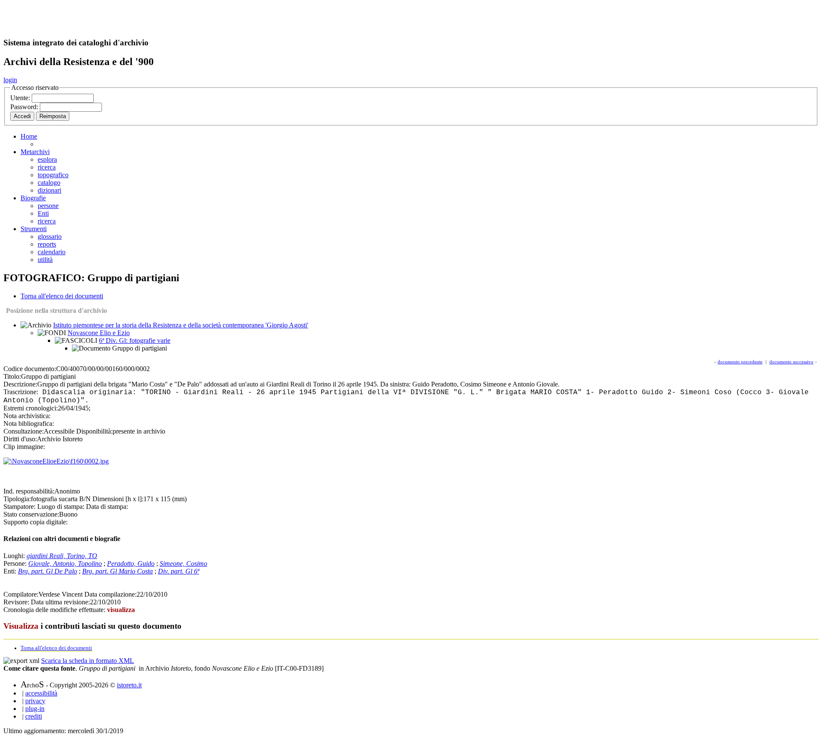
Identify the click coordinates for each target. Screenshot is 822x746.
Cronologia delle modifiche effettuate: (55, 609)
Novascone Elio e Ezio (99, 332)
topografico (53, 174)
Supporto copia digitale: (35, 522)
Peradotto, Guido (131, 563)
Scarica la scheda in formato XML (87, 660)
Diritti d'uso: (20, 439)
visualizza (121, 609)
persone (48, 205)
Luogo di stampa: (60, 506)
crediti (33, 716)
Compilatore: (21, 594)
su (62, 498)
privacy (35, 700)
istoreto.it (129, 685)
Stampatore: (19, 506)
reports (47, 244)
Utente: (21, 97)
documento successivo (791, 361)
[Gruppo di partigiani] (56, 461)
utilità (45, 259)
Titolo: (12, 376)
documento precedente (740, 361)
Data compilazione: (110, 594)
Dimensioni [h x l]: (117, 498)
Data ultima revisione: (60, 602)
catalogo (49, 182)
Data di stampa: (107, 506)
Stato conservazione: (31, 514)
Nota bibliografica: (28, 423)
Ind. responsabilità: (28, 491)
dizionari (49, 190)
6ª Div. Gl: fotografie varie (134, 340)
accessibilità (41, 693)
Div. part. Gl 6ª (178, 571)
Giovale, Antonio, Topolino (65, 563)
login (10, 79)
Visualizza (21, 625)
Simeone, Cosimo (183, 563)
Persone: (15, 563)
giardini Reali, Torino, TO (62, 555)
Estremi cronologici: (30, 408)
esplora (47, 159)
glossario (50, 236)
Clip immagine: (24, 446)
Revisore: (16, 602)
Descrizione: (20, 384)
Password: (25, 106)
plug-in (35, 708)
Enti (43, 213)
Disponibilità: (94, 431)
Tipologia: (17, 498)
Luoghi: (15, 555)
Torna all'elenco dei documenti (62, 296)
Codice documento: (29, 368)
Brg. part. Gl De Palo (47, 571)
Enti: (10, 571)
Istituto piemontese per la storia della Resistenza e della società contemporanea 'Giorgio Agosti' (180, 325)
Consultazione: (23, 431)
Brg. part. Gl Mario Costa (117, 571)
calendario (52, 252)
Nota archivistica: (27, 415)
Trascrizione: (20, 391)
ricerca (47, 167)
